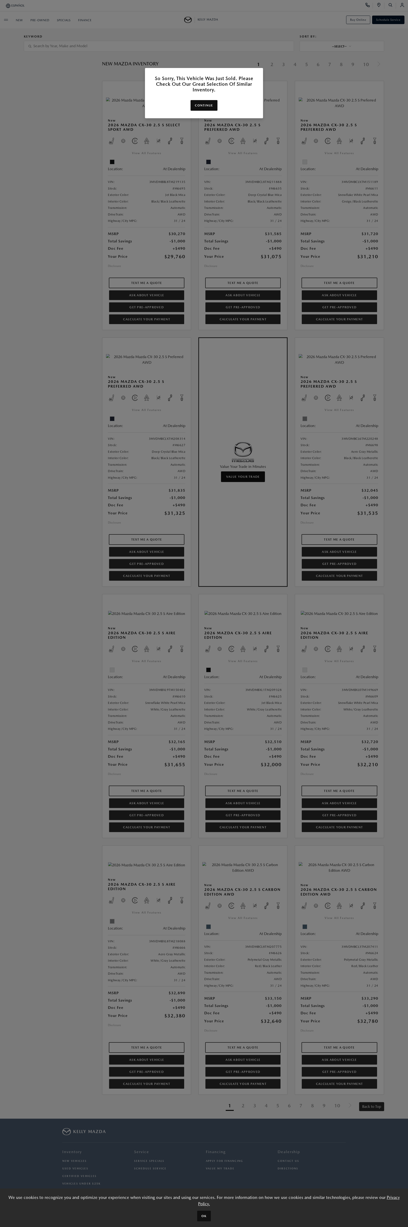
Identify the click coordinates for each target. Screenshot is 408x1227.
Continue (204, 105)
